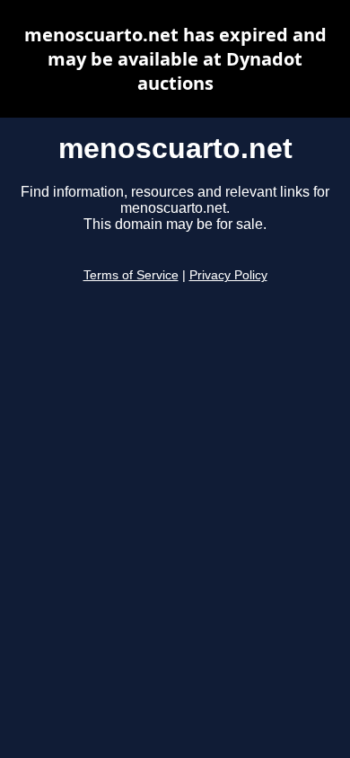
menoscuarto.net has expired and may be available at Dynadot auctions (175, 58)
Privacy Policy (228, 275)
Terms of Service (131, 275)
